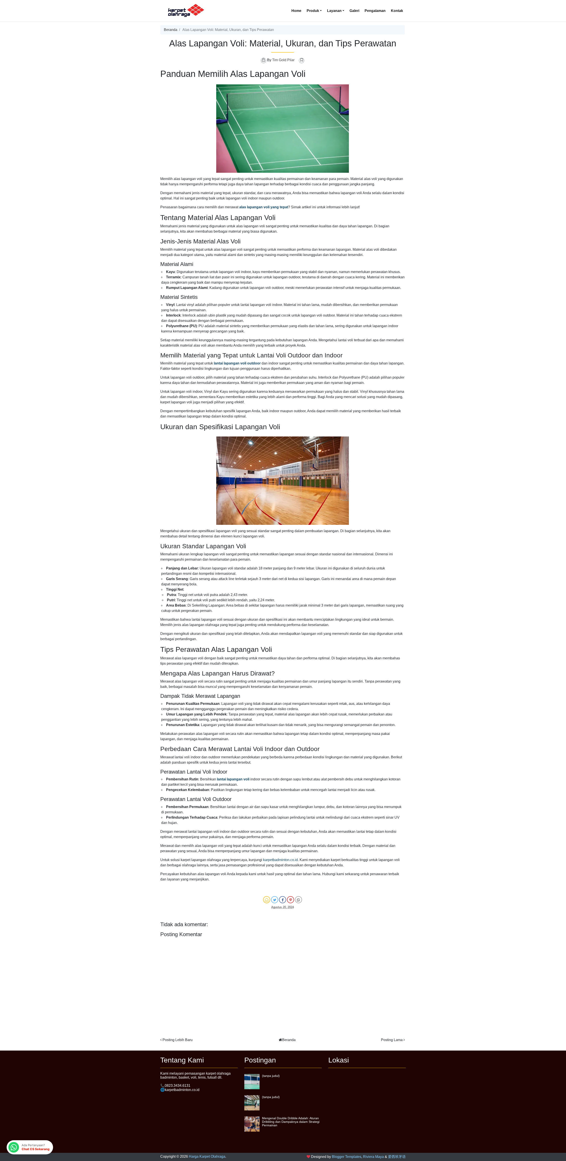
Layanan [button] (334, 11)
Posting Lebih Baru (178, 1040)
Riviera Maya (373, 1157)
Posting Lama (392, 1040)
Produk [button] (313, 11)
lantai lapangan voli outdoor (237, 363)
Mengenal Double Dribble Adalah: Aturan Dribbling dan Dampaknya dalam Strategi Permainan (290, 1121)
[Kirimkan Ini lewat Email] (266, 899)
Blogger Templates (346, 1157)
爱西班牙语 (397, 1157)
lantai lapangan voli (233, 779)
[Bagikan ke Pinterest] (290, 899)
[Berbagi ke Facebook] (282, 899)
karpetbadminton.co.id (280, 860)
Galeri (354, 11)
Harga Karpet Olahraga (207, 1156)
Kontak (397, 11)
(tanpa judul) (271, 1076)
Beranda (170, 30)
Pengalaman (375, 11)
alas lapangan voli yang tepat (263, 207)
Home (296, 11)
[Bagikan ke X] (274, 899)
